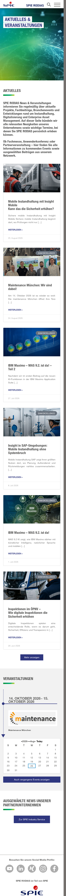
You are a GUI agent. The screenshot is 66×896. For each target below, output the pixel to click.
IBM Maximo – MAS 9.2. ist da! (28, 532)
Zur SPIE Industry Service (32, 819)
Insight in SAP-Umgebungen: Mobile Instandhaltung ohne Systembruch (27, 449)
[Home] (8, 4)
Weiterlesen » (15, 229)
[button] (31, 657)
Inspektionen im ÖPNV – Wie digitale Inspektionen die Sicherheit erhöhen (27, 612)
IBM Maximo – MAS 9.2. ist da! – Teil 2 (30, 367)
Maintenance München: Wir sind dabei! (30, 287)
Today (39, 741)
